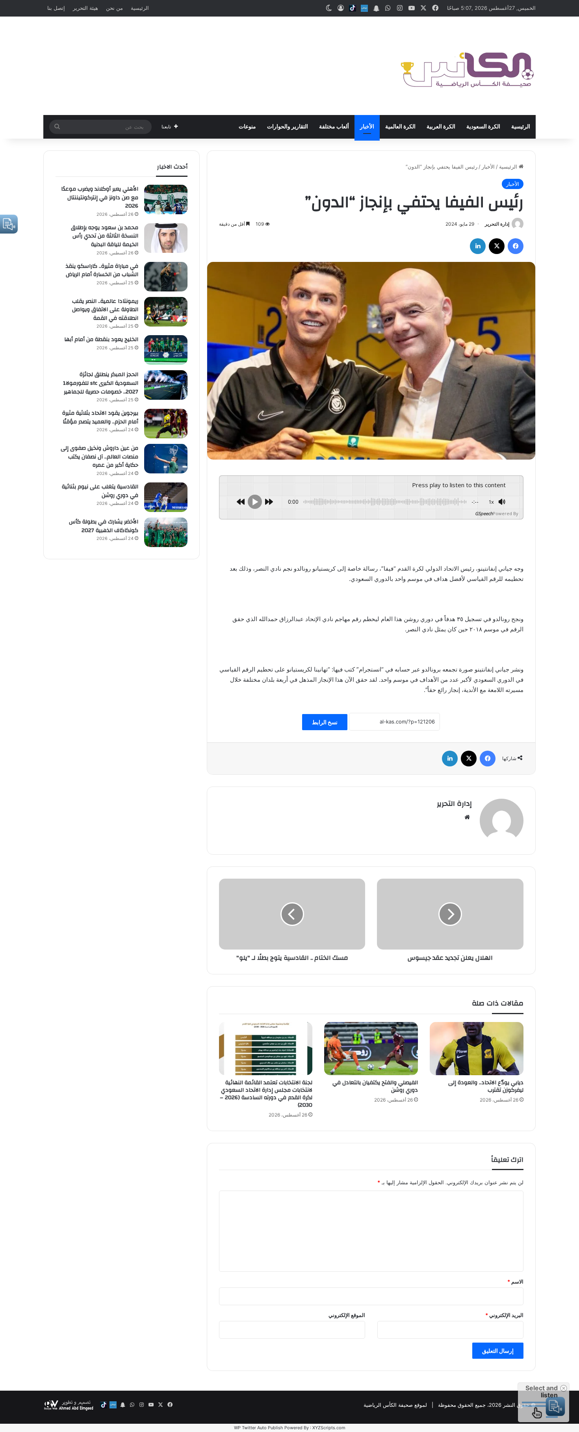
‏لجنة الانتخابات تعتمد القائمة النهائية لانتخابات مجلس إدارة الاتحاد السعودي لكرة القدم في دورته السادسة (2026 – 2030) (266, 1094)
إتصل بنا (56, 8)
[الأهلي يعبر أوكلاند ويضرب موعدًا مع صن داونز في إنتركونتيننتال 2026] (165, 199)
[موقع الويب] (467, 817)
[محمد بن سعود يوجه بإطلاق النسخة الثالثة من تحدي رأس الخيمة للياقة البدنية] (165, 238)
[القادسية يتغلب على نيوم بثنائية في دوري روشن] (165, 497)
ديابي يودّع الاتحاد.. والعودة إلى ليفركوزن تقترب (485, 1086)
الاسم (515, 1281)
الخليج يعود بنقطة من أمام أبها (101, 339)
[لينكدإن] (478, 246)
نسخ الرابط (325, 722)
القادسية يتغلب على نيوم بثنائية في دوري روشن (100, 491)
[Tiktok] (352, 8)
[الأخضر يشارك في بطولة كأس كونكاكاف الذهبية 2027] (165, 532)
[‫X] (497, 246)
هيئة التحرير (85, 8)
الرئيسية (140, 8)
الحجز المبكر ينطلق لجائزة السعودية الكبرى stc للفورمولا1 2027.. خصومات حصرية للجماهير (100, 383)
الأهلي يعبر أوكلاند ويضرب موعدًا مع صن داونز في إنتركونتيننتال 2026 (99, 197)
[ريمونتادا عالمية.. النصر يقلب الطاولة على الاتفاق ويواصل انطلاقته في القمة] (165, 311)
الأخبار (367, 127)
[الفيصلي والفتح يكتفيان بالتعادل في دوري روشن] (371, 1048)
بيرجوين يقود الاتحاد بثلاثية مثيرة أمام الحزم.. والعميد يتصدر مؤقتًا (100, 417)
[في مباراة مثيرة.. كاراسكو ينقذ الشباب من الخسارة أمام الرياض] (165, 276)
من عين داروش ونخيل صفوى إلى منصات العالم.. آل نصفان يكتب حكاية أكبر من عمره (99, 456)
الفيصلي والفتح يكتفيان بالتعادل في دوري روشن (375, 1086)
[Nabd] (364, 8)
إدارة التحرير (497, 224)
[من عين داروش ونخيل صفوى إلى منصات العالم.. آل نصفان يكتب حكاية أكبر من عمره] (165, 458)
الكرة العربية (441, 127)
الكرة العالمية (400, 127)
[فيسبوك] (515, 246)
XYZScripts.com (328, 1427)
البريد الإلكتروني (504, 1315)
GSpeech (484, 513)
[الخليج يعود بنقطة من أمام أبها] (165, 350)
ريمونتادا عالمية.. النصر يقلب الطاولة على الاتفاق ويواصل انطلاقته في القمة (105, 309)
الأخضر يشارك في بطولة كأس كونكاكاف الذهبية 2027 (103, 526)
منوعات (247, 127)
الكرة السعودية (483, 127)
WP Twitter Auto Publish (258, 1427)
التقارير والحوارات (287, 127)
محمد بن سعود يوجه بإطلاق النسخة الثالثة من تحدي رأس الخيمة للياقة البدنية (104, 236)
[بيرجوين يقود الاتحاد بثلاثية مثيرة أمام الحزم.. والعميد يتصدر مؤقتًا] (165, 423)
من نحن (114, 8)
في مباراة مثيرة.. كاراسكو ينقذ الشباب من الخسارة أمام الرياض (102, 270)
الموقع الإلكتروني (346, 1315)
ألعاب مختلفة (334, 127)
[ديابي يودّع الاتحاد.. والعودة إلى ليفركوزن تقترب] (476, 1048)
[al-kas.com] (467, 65)
